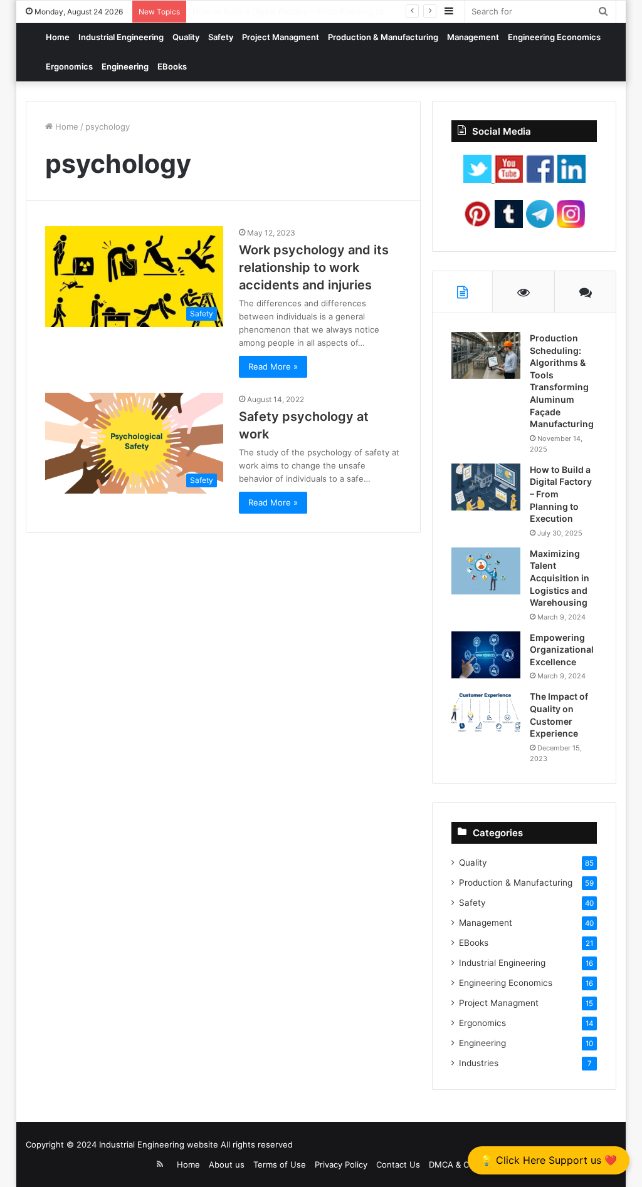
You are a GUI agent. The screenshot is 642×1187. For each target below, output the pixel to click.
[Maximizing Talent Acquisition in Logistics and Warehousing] (485, 570)
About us (227, 1164)
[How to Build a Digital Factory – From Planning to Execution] (485, 487)
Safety (220, 37)
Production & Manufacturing (383, 37)
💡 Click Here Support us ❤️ (548, 1160)
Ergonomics (69, 66)
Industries (478, 1063)
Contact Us (398, 1164)
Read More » (273, 366)
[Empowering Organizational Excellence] (485, 654)
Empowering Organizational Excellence (562, 649)
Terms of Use (279, 1164)
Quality (185, 37)
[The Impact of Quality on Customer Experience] (485, 713)
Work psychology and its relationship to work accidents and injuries (314, 267)
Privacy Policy (341, 1164)
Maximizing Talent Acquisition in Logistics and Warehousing (559, 578)
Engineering (125, 66)
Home (58, 37)
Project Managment (280, 37)
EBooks (172, 66)
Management (473, 37)
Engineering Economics (554, 37)
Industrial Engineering (121, 37)
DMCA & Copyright (465, 1164)
